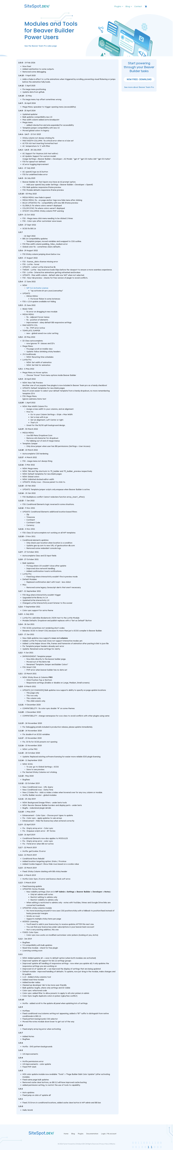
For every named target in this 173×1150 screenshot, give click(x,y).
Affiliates (112, 1144)
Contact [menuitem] (138, 6)
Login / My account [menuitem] (108, 1134)
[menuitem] (146, 6)
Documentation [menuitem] (92, 1134)
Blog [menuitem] (127, 6)
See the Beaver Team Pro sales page (40, 46)
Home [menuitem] (66, 1134)
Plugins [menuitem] (117, 6)
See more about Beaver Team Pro (139, 87)
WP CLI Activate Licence (37, 288)
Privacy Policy (104, 1144)
